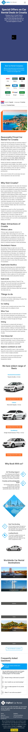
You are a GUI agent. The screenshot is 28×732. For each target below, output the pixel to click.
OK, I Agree (14, 730)
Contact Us (3, 718)
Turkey (14, 616)
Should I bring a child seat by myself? (14, 677)
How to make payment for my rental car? (14, 687)
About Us (3, 715)
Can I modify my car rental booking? (14, 682)
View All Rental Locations (14, 648)
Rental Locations (5, 717)
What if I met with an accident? (13, 692)
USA (14, 576)
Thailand (14, 630)
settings (19, 726)
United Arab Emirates (14, 590)
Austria (14, 643)
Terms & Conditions (18, 715)
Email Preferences (17, 717)
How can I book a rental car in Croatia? (12, 666)
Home (2, 713)
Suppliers (15, 713)
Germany (14, 603)
